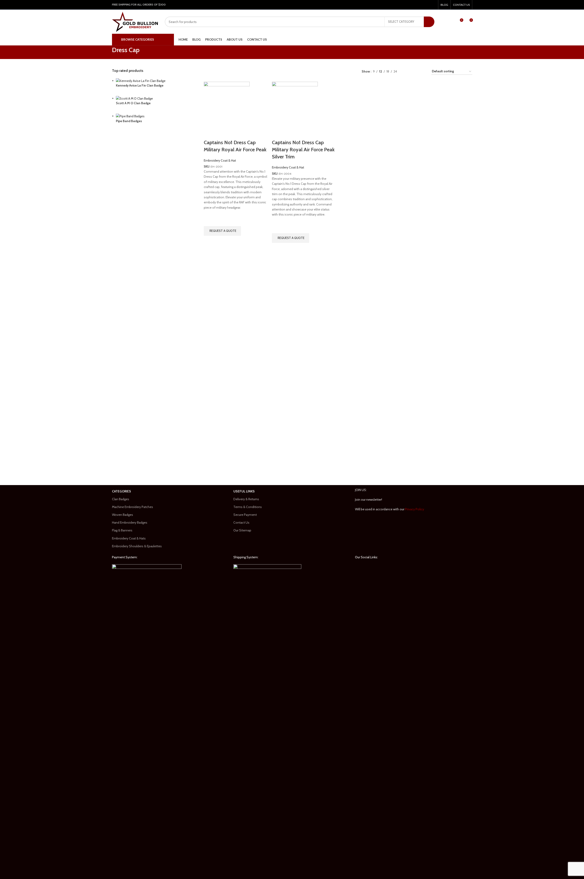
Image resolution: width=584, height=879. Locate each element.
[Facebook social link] (409, 4)
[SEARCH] (429, 22)
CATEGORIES (121, 491)
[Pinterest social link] (421, 4)
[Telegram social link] (433, 4)
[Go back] (106, 52)
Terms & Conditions (247, 507)
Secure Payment (245, 515)
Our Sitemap (242, 530)
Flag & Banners (122, 530)
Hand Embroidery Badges (129, 522)
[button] (222, 231)
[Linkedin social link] (427, 4)
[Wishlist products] (451, 21)
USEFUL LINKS (244, 491)
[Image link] (147, 736)
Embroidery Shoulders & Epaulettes (137, 546)
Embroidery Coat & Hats (129, 538)
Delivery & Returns (246, 499)
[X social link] (415, 4)
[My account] (444, 21)
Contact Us (241, 522)
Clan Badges (120, 499)
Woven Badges (122, 515)
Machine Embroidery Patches (132, 507)
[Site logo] (135, 21)
